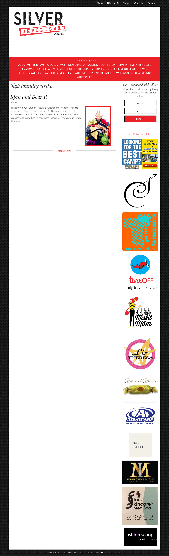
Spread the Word (101, 73)
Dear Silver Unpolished (83, 64)
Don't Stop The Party (114, 64)
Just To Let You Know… (132, 68)
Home (100, 3)
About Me (24, 64)
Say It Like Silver (54, 73)
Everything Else (140, 64)
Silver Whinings (77, 73)
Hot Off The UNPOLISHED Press (86, 68)
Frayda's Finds (31, 68)
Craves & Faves (56, 64)
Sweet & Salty (123, 73)
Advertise (138, 3)
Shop (126, 3)
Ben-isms (38, 64)
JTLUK (111, 68)
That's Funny (143, 73)
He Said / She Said (54, 68)
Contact (151, 3)
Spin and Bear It (29, 96)
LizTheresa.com (113, 553)
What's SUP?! (84, 77)
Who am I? (113, 3)
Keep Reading (64, 150)
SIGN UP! (140, 119)
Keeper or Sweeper (29, 73)
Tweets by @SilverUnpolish (136, 134)
